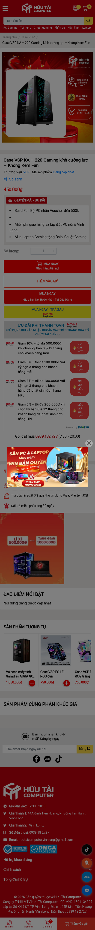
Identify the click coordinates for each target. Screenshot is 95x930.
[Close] (89, 443)
